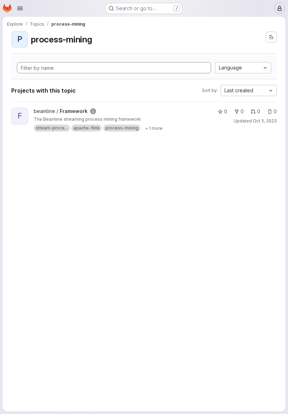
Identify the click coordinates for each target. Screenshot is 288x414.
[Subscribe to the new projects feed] (271, 37)
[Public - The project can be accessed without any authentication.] (93, 111)
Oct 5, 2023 (265, 120)
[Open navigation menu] (20, 8)
